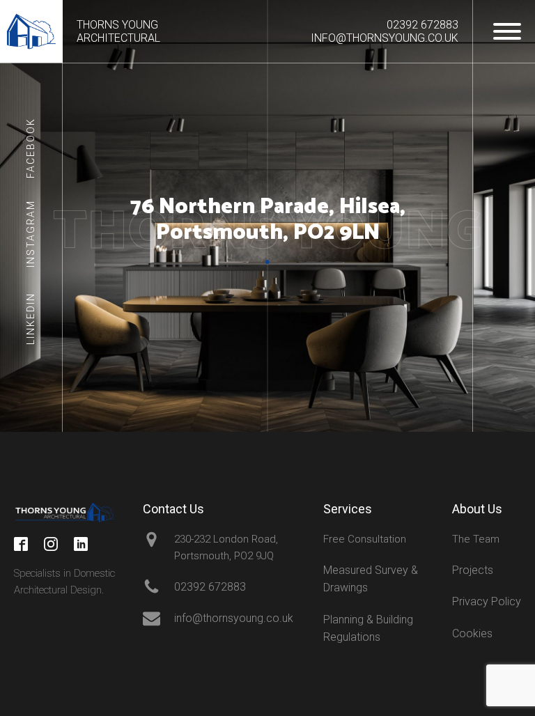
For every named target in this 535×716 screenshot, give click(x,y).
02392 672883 (422, 24)
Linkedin (30, 319)
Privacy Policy (486, 601)
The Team (475, 539)
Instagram (30, 233)
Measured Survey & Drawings (370, 579)
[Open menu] (507, 31)
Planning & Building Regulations (368, 628)
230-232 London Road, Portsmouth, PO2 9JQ (226, 547)
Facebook (30, 148)
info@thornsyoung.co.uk (384, 38)
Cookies (472, 633)
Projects (472, 570)
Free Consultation (364, 539)
